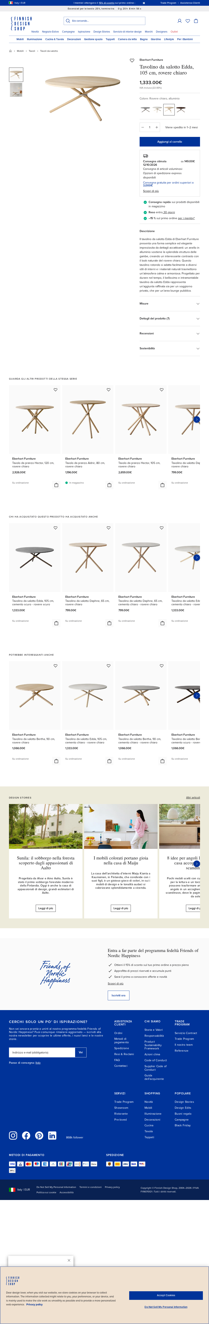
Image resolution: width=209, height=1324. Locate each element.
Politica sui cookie (46, 1192)
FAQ (117, 1060)
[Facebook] (26, 1135)
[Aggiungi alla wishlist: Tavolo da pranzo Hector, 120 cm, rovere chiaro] (55, 389)
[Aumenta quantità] (157, 127)
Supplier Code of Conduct (156, 1068)
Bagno (144, 39)
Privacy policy (112, 1187)
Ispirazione (84, 31)
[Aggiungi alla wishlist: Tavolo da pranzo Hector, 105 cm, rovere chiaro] (161, 389)
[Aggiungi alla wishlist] (132, 60)
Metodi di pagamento (121, 1040)
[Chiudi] (68, 1260)
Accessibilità (66, 1192)
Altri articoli (193, 797)
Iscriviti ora (119, 995)
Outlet (174, 31)
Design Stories (101, 31)
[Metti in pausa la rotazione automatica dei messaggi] (143, 3)
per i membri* (186, 218)
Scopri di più (115, 983)
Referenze (182, 1050)
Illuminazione (34, 39)
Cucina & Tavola (54, 39)
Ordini (118, 1033)
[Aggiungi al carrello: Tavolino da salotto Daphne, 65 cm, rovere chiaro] (109, 623)
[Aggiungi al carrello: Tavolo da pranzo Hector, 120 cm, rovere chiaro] (56, 485)
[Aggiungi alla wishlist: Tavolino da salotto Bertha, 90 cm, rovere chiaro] (55, 665)
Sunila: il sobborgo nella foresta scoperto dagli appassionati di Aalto (45, 863)
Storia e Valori (154, 1030)
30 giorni (169, 212)
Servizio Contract (186, 1033)
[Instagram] (13, 1135)
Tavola (149, 1131)
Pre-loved (120, 1119)
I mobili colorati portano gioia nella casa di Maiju (121, 860)
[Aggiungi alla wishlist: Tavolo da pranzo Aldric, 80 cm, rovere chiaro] (108, 389)
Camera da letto (127, 39)
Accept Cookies (166, 1295)
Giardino (156, 39)
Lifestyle (169, 39)
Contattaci (120, 1066)
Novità (35, 31)
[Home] (10, 51)
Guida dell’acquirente (154, 1077)
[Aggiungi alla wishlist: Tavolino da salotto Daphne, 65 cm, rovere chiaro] (108, 527)
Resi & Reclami (124, 1054)
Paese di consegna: (22, 1063)
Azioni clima (152, 1054)
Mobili (20, 39)
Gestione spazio (93, 39)
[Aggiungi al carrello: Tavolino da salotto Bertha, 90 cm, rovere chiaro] (56, 761)
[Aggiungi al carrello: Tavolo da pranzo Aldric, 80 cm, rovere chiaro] (109, 485)
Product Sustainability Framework (153, 1045)
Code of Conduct (156, 1060)
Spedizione (121, 1048)
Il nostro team (184, 1045)
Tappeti (110, 39)
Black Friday (183, 1125)
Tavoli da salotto (49, 51)
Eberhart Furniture (151, 60)
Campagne (68, 31)
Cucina (149, 1125)
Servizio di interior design (127, 31)
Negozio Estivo (50, 31)
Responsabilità (154, 1036)
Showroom (121, 1108)
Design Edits (183, 1108)
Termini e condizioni (90, 1187)
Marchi (149, 31)
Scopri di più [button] (151, 191)
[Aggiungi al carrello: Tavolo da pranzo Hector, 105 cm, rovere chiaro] (162, 485)
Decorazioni (74, 39)
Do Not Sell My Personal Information (56, 1187)
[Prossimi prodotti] (196, 419)
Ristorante (121, 1113)
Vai (81, 1052)
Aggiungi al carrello (169, 141)
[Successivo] (196, 863)
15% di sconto (107, 2)
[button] (180, 20)
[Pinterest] (39, 1135)
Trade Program (184, 1039)
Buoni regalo (183, 1113)
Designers (161, 31)
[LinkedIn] (52, 1135)
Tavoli (32, 51)
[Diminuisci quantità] (143, 127)
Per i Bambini (185, 39)
